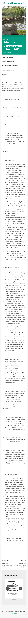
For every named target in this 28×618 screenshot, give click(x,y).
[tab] (12, 599)
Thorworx (14, 613)
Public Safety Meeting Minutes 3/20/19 (21, 564)
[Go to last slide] (7, 588)
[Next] (20, 588)
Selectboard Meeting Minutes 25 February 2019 (7, 564)
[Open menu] (23, 3)
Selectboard (6, 38)
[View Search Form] (23, 36)
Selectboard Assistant (13, 593)
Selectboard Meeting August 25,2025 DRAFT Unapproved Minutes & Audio (12, 586)
